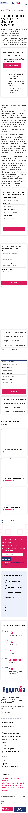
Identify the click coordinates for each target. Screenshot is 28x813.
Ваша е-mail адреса (7, 373)
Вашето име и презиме (9, 197)
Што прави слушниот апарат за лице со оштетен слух (13, 784)
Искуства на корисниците (11, 739)
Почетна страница (8, 727)
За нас (4, 745)
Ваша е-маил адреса (9, 209)
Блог (8, 9)
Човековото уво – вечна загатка (11, 779)
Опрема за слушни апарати (12, 736)
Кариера (5, 764)
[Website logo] (15, 3)
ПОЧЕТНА (3, 9)
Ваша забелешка (8, 215)
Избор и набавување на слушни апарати (13, 789)
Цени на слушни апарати (11, 752)
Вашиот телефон (7, 203)
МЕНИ (26, 4)
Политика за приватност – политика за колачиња (11, 768)
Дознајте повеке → (9, 452)
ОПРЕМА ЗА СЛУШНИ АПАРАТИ (15, 332)
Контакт (4, 742)
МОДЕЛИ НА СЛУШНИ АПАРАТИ (15, 336)
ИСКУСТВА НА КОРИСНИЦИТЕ (14, 345)
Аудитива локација (8, 730)
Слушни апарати (8, 749)
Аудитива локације (12, 341)
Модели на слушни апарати (12, 733)
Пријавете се (6, 559)
